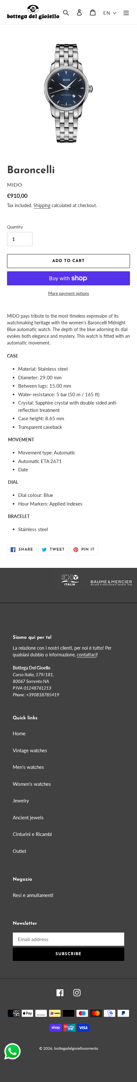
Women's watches (32, 784)
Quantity (15, 226)
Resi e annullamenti (33, 895)
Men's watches (28, 767)
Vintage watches (30, 750)
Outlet (19, 851)
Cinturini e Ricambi (32, 834)
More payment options (68, 293)
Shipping (41, 205)
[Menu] (126, 12)
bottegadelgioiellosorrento (76, 1048)
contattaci (87, 654)
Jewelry (21, 800)
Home (19, 733)
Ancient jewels (28, 817)
